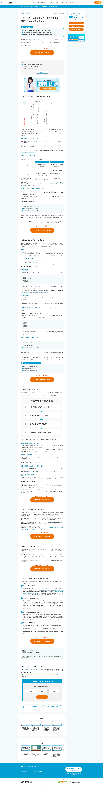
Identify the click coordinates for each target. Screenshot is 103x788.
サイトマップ (23, 774)
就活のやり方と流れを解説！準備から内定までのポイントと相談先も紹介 (38, 307)
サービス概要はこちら (52, 707)
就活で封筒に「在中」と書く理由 (31, 66)
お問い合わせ (23, 771)
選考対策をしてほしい (76, 26)
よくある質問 (39, 771)
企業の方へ (72, 2)
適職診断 (61, 354)
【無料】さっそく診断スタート (42, 379)
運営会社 (38, 766)
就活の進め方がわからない (76, 29)
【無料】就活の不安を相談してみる (42, 230)
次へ (42, 697)
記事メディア (50, 2)
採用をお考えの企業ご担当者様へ (27, 766)
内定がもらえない (76, 22)
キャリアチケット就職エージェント (30, 191)
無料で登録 (98, 2)
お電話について (39, 774)
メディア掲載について (41, 769)
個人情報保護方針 (24, 769)
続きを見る (42, 72)
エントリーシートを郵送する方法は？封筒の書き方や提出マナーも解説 (37, 489)
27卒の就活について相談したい (42, 52)
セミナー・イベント (64, 2)
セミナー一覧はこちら (32, 707)
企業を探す (57, 2)
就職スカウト (43, 2)
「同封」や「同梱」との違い (30, 68)
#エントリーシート (26, 13)
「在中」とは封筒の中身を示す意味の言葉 (32, 64)
